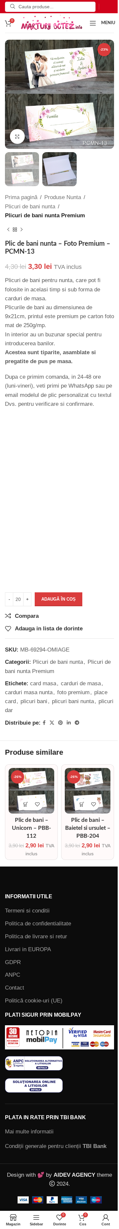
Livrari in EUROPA (28, 949)
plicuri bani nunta (73, 701)
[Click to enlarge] (17, 136)
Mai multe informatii (29, 1131)
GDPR (13, 962)
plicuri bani (33, 701)
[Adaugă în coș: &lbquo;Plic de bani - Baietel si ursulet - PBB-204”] (82, 804)
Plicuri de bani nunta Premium (45, 215)
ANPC (12, 975)
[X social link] (52, 722)
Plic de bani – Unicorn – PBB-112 (31, 828)
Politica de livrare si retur (36, 936)
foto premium (73, 692)
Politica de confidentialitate (38, 923)
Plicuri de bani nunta (30, 206)
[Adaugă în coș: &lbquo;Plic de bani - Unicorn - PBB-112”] (25, 804)
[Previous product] (8, 230)
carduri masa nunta (29, 692)
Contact (14, 988)
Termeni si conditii (27, 911)
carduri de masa (81, 683)
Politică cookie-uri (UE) (33, 1000)
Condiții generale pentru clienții (55, 1146)
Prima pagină (21, 197)
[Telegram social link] (77, 722)
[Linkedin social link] (69, 722)
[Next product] (21, 230)
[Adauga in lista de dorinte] (37, 804)
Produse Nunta (62, 197)
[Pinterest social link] (60, 722)
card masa (43, 683)
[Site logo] (51, 23)
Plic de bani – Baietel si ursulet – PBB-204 (87, 828)
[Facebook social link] (44, 722)
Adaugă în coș (58, 599)
